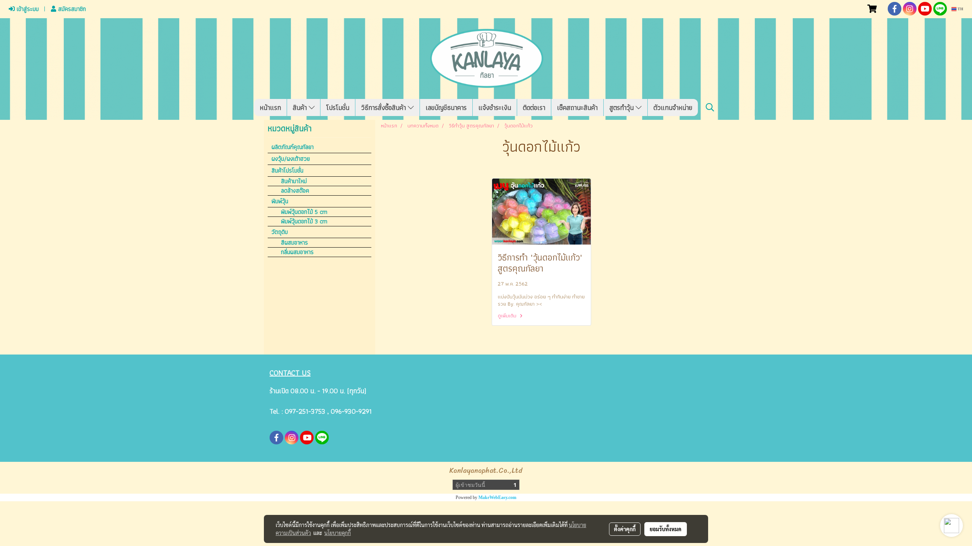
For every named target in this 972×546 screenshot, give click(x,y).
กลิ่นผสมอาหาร (297, 252)
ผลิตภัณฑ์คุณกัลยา (292, 147)
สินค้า (301, 107)
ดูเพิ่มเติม (508, 315)
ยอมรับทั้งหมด (666, 529)
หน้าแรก (270, 107)
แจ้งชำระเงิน (494, 107)
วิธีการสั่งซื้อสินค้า (384, 107)
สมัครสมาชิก (71, 9)
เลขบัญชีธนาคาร (446, 107)
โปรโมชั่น (337, 107)
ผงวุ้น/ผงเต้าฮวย (290, 158)
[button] (710, 107)
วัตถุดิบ (279, 232)
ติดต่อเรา (534, 107)
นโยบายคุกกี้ (337, 532)
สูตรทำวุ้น (622, 107)
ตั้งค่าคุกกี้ (625, 529)
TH (959, 9)
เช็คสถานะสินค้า (577, 107)
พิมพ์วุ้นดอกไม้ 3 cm (304, 221)
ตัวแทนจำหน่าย (672, 107)
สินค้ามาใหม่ (294, 181)
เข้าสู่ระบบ (27, 9)
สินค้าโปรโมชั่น (287, 170)
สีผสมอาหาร (294, 242)
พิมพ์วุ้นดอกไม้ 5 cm (304, 212)
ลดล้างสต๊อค (295, 190)
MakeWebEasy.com (497, 497)
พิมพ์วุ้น (279, 201)
